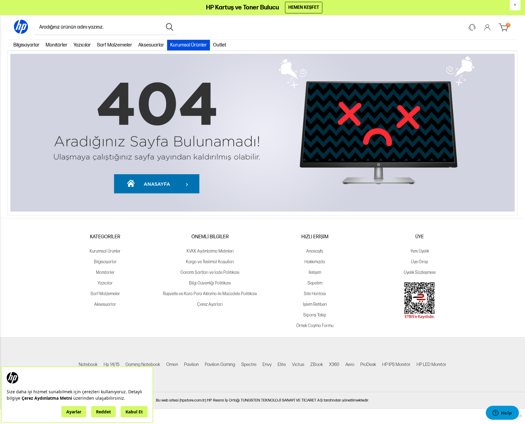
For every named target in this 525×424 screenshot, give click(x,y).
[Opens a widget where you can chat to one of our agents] (502, 413)
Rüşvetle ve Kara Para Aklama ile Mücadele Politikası (210, 293)
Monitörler (56, 45)
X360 (334, 364)
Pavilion (191, 364)
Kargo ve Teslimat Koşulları (210, 261)
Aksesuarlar (151, 45)
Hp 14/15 (111, 364)
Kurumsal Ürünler (188, 45)
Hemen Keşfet (303, 7)
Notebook (88, 364)
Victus (298, 364)
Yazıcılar (82, 45)
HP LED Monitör (431, 364)
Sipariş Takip (314, 315)
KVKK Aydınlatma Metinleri (210, 251)
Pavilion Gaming (220, 364)
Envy (267, 364)
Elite (282, 364)
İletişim (315, 272)
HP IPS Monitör (396, 364)
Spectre (248, 364)
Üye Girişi (419, 261)
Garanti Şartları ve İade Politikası (209, 272)
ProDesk (368, 364)
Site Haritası (315, 293)
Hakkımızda (314, 261)
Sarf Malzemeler (114, 45)
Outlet (219, 45)
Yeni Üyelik (419, 251)
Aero (349, 364)
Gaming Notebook (142, 364)
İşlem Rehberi (315, 304)
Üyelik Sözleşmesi (420, 272)
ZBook (316, 364)
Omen (172, 364)
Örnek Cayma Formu (314, 325)
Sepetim (314, 283)
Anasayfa (314, 251)
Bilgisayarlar (26, 45)
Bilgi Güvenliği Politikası (210, 283)
